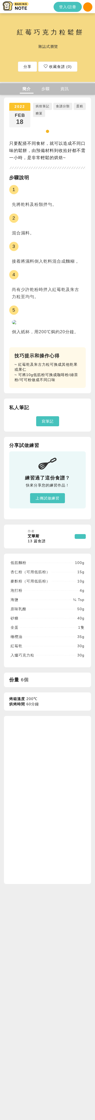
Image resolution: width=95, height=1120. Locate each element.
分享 (27, 66)
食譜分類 (63, 106)
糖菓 (39, 113)
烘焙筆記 (42, 106)
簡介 (26, 88)
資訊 (64, 88)
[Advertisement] (48, 799)
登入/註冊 (67, 7)
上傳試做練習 (47, 498)
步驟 (45, 88)
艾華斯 (37, 538)
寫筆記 (48, 421)
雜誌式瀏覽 (48, 46)
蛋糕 (79, 106)
